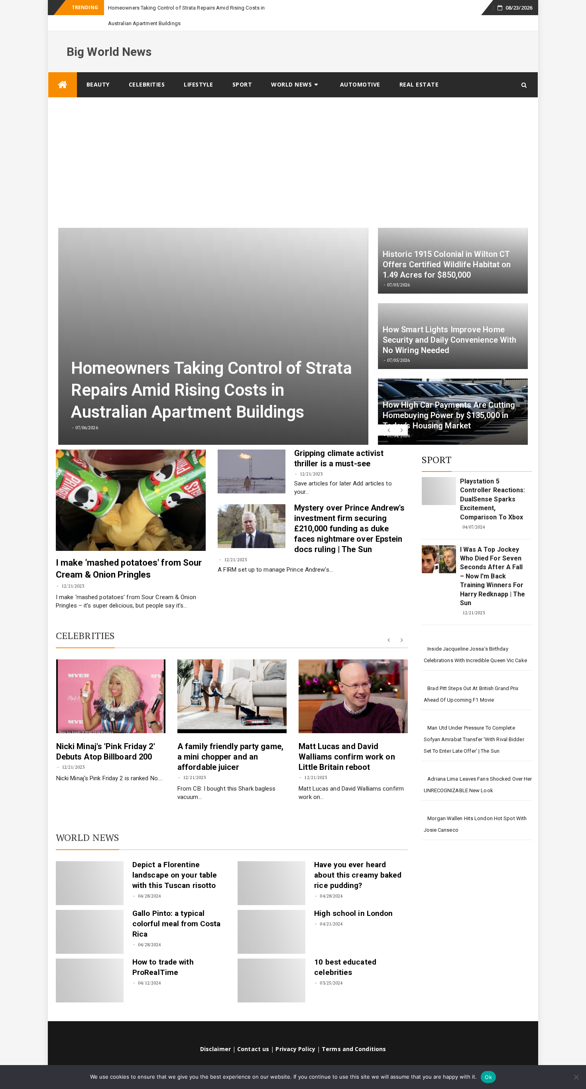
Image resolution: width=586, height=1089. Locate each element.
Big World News (109, 36)
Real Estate (419, 69)
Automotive (360, 69)
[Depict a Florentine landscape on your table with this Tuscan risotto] (90, 868)
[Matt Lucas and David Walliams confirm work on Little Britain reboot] (353, 681)
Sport (242, 69)
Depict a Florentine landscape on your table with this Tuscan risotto (174, 859)
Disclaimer (215, 1033)
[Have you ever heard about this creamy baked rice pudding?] (271, 868)
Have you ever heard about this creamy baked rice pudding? (357, 859)
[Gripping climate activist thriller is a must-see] (251, 456)
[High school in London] (271, 916)
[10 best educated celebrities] (271, 965)
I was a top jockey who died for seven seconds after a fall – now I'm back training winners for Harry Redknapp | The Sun (492, 560)
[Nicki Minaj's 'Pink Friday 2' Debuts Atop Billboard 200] (110, 681)
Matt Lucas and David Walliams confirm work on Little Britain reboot (347, 741)
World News (291, 69)
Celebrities (147, 69)
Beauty (98, 69)
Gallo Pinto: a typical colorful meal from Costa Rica (176, 908)
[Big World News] (62, 69)
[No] (576, 1077)
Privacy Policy (295, 1033)
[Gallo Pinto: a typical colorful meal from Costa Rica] (90, 916)
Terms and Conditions (354, 1033)
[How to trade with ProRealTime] (90, 965)
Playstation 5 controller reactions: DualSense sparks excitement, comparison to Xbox (492, 483)
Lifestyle (198, 69)
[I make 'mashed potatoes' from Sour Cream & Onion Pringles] (131, 484)
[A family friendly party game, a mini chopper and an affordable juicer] (232, 681)
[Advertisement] (293, 142)
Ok (488, 1077)
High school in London (353, 897)
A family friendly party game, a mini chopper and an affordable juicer (230, 741)
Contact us (253, 1033)
